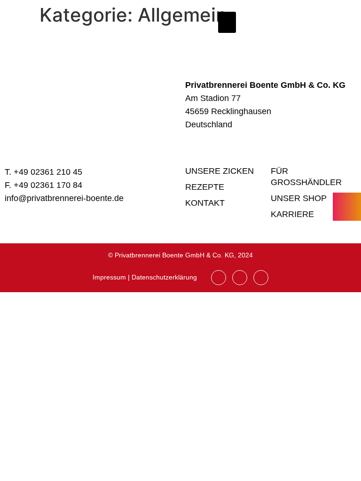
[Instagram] (218, 277)
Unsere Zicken (219, 171)
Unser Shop (299, 198)
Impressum (109, 277)
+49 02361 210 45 (48, 172)
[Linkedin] (260, 277)
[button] (227, 22)
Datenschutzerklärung (164, 277)
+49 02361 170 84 (48, 185)
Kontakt (205, 203)
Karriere (292, 214)
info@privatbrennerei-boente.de (64, 198)
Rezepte (204, 187)
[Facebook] (239, 277)
